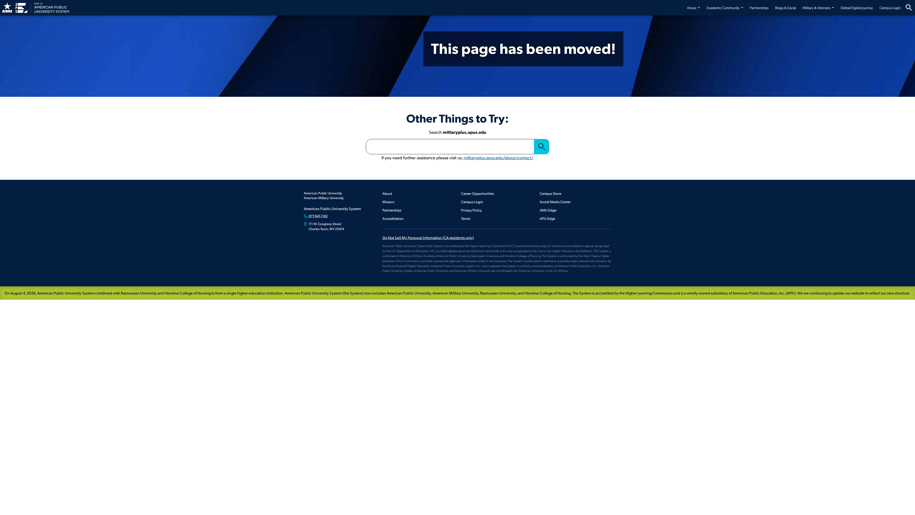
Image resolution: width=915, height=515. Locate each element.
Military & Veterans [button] (817, 7)
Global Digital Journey (857, 7)
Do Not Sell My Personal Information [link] (428, 237)
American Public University (323, 193)
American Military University (324, 198)
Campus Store (550, 193)
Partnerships (759, 7)
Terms (465, 218)
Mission (388, 201)
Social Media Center (555, 201)
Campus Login (890, 7)
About (387, 193)
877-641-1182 (318, 216)
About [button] (692, 7)
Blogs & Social (785, 7)
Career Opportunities (477, 193)
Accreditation (392, 218)
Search (541, 146)
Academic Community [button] (723, 7)
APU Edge (547, 218)
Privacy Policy (471, 210)
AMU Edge (548, 210)
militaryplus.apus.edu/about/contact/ (498, 157)
